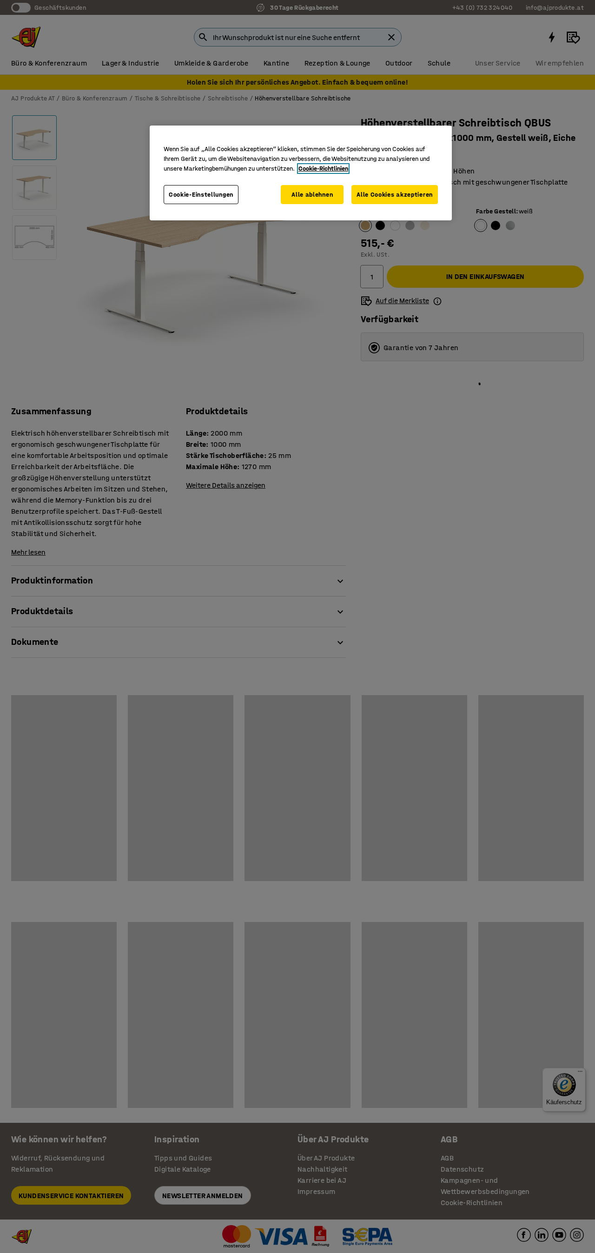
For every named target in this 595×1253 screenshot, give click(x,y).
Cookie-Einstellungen (201, 195)
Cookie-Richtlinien (323, 168)
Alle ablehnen (312, 195)
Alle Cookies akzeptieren (395, 195)
